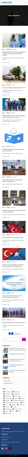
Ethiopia (7, 400)
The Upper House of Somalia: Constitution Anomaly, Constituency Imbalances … (13, 211)
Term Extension (18, 409)
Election (23, 398)
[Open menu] (26, 2)
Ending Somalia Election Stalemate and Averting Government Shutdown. (13, 150)
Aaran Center (5, 428)
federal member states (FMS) (12, 402)
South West (8, 409)
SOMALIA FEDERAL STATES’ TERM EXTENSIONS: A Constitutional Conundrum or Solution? (13, 116)
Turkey (19, 411)
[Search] (24, 339)
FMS (23, 402)
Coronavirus (8, 398)
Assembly (7, 394)
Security (7, 406)
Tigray (6, 411)
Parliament (21, 404)
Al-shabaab (7, 391)
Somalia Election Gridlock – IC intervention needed (13, 322)
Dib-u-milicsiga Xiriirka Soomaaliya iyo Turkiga (12, 237)
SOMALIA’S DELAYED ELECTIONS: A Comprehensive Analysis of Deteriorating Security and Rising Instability (13, 53)
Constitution (18, 396)
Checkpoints (8, 396)
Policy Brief (7, 380)
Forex (6, 404)
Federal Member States (18, 400)
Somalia (14, 406)
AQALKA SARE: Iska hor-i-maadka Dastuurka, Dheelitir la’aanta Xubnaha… (12, 180)
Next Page (16, 333)
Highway (13, 404)
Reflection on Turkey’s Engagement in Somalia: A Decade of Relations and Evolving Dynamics (13, 265)
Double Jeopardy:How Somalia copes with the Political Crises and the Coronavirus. (12, 296)
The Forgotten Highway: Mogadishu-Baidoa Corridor (13, 87)
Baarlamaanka (16, 394)
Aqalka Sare (17, 391)
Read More (4, 62)
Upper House (8, 413)
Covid (15, 398)
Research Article (9, 383)
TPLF (13, 411)
